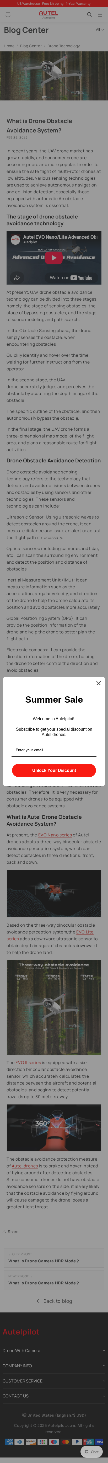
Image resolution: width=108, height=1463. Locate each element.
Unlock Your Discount (54, 770)
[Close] (98, 683)
